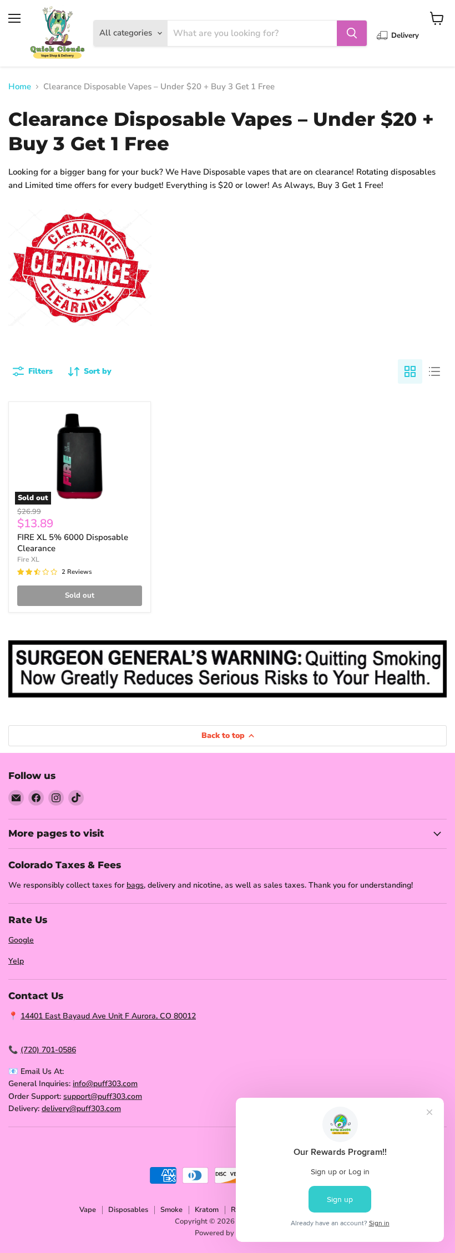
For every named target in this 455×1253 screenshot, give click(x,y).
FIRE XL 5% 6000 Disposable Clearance (72, 543)
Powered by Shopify (228, 1233)
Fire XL (28, 559)
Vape (87, 1210)
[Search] (352, 33)
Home (19, 86)
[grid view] (410, 371)
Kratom (207, 1210)
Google (21, 940)
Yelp (16, 961)
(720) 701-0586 (48, 1050)
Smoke (171, 1210)
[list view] (434, 371)
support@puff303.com (102, 1096)
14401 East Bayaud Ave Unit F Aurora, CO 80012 (108, 1016)
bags (135, 885)
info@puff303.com (105, 1083)
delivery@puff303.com (81, 1108)
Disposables (128, 1210)
